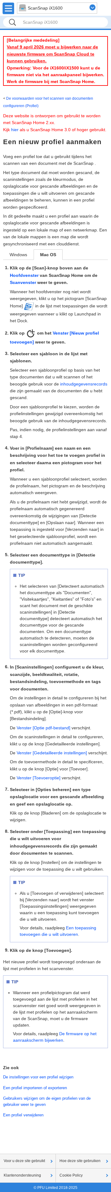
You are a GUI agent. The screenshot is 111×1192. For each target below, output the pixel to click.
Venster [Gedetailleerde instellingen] (52, 752)
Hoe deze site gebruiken (80, 1161)
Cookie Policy (71, 1175)
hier (14, 129)
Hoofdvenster (24, 275)
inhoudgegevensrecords (83, 383)
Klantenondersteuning (22, 1175)
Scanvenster (23, 282)
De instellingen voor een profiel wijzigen (38, 1077)
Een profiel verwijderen (23, 1115)
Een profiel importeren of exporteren (35, 1088)
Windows (18, 254)
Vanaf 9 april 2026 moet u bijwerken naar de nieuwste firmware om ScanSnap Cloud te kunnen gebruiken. (52, 53)
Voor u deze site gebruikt (24, 1161)
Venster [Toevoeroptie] (38, 777)
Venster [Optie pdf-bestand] (43, 727)
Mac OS (48, 254)
